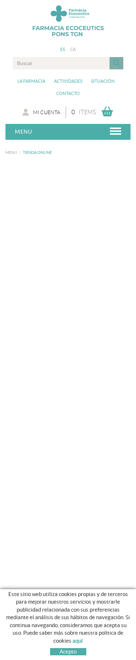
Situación (103, 81)
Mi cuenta (46, 112)
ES (62, 49)
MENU (11, 152)
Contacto (68, 93)
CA (73, 49)
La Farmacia (31, 81)
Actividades (68, 81)
